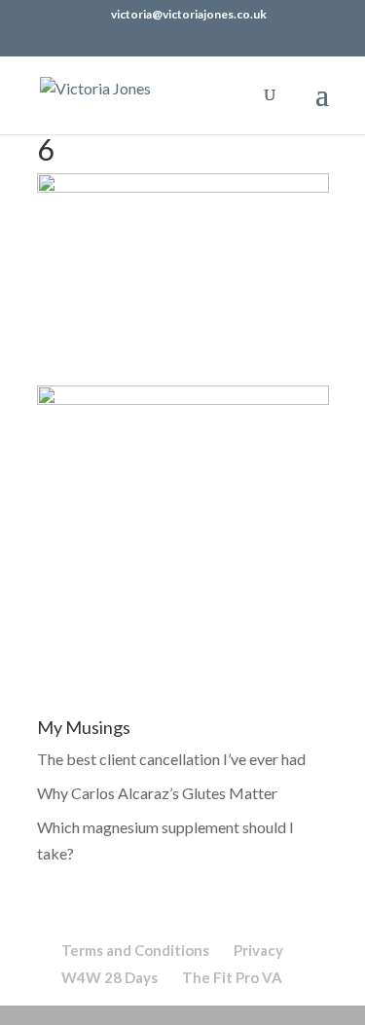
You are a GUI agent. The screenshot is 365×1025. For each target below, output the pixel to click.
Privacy (258, 950)
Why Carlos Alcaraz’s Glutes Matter (157, 793)
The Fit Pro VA (232, 977)
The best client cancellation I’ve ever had (171, 759)
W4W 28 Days (109, 977)
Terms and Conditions (135, 950)
